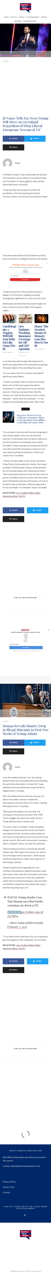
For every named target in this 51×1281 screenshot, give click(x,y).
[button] (25, 632)
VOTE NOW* (26, 647)
